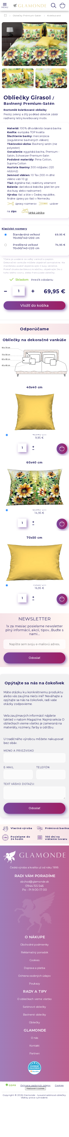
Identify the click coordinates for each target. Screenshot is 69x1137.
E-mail (9, 767)
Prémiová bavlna (57, 828)
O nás (34, 1037)
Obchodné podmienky (34, 944)
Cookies (34, 960)
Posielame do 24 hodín (20, 837)
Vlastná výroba (21, 828)
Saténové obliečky (34, 1006)
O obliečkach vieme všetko (34, 999)
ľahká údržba (36, 212)
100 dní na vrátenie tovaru (56, 837)
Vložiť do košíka (34, 305)
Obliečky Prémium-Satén (27, 15)
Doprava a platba (34, 968)
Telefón (43, 767)
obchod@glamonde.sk (34, 881)
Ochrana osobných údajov (34, 975)
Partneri (34, 1053)
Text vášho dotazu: (19, 784)
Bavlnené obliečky (34, 1014)
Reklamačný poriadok (34, 952)
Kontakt (34, 1045)
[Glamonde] (29, 6)
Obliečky (34, 1022)
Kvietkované (54, 15)
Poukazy (34, 983)
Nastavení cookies (35, 1088)
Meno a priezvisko (19, 750)
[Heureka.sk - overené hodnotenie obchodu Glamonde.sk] (34, 1068)
